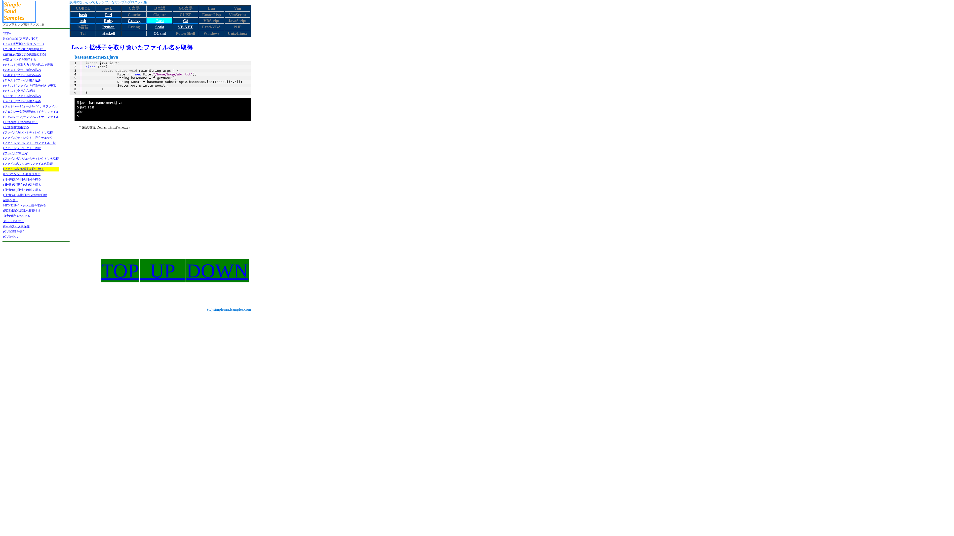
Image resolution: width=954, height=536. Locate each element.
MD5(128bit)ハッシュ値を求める (24, 205)
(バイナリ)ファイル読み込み (22, 96)
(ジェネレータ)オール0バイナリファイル (30, 106)
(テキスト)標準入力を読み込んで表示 (28, 65)
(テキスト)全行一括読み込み (22, 70)
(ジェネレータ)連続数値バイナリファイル (31, 111)
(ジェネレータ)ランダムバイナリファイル (31, 117)
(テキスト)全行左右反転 (19, 91)
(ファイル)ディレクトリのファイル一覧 (29, 143)
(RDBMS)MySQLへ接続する (22, 210)
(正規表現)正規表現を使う (20, 122)
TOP (120, 271)
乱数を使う (10, 200)
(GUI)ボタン (11, 236)
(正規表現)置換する (16, 127)
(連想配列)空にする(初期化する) (24, 54)
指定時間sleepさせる (16, 216)
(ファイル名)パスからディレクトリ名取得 (31, 158)
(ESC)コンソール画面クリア (21, 174)
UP (162, 271)
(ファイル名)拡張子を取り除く (23, 169)
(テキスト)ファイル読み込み (22, 75)
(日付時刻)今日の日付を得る (22, 179)
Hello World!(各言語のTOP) (20, 38)
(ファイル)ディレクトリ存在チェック (28, 137)
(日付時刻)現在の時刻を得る (22, 184)
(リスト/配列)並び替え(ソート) (23, 44)
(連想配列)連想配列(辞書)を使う (24, 49)
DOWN (217, 271)
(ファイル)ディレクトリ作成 (22, 148)
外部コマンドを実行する (19, 59)
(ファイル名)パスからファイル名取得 (28, 164)
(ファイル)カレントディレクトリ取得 (28, 132)
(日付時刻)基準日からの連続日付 (25, 195)
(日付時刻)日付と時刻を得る (22, 190)
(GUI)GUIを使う (14, 231)
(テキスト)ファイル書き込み (22, 80)
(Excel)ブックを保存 (16, 226)
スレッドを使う (13, 221)
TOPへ (7, 33)
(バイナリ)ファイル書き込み (22, 101)
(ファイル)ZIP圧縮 (15, 153)
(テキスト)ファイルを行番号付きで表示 (29, 85)
